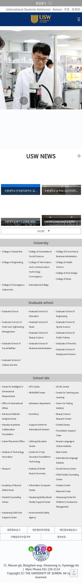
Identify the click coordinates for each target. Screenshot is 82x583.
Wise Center (61, 452)
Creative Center (63, 485)
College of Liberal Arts (12, 251)
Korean (57, 9)
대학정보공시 (13, 530)
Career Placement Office (13, 441)
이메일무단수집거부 (20, 537)
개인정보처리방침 (41, 530)
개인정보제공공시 (68, 530)
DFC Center (34, 386)
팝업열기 (41, 3)
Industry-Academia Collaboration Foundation (11, 429)
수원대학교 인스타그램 (43, 548)
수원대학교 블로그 (31, 548)
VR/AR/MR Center (37, 392)
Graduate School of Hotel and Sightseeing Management (13, 326)
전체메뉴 (79, 19)
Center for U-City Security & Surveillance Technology (40, 456)
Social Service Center (66, 468)
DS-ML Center (62, 386)
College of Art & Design (66, 273)
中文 (67, 9)
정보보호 (61, 537)
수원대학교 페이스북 (37, 548)
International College (39, 284)
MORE (41, 231)
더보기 (79, 156)
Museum (6, 468)
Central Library (63, 424)
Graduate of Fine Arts (66, 343)
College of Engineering (12, 262)
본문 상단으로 (74, 573)
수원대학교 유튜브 (49, 548)
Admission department (40, 403)
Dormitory (34, 414)
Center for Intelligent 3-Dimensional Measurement (12, 391)
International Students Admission (28, 9)
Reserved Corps (63, 491)
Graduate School (10, 311)
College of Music (63, 279)
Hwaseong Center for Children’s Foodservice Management (66, 501)
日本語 (76, 9)
